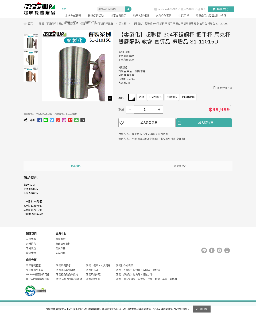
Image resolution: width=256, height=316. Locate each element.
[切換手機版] (227, 250)
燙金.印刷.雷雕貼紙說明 (69, 279)
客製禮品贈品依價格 (67, 274)
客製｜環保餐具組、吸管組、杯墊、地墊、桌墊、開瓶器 (146, 279)
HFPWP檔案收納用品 (37, 274)
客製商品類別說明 (66, 270)
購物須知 (90, 22)
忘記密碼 (60, 252)
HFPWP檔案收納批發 (37, 279)
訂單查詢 (60, 239)
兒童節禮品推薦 (34, 270)
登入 (203, 9)
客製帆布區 (92, 270)
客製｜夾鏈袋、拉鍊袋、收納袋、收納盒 (138, 270)
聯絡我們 (31, 252)
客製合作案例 (164, 15)
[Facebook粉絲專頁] (212, 250)
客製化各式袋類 (124, 265)
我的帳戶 (189, 9)
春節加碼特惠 (33, 265)
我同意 (203, 309)
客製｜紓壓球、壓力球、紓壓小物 (134, 274)
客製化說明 (71, 22)
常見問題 (31, 248)
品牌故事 (31, 239)
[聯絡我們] (219, 250)
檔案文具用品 (118, 15)
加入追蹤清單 (148, 122)
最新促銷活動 (96, 15)
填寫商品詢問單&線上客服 (211, 15)
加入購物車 (205, 122)
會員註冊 (60, 248)
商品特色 (75, 165)
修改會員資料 (63, 243)
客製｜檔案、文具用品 (98, 265)
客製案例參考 (63, 265)
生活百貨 (184, 15)
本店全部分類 (73, 15)
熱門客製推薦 (141, 15)
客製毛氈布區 (93, 279)
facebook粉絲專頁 (168, 9)
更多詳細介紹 (224, 88)
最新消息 (31, 243)
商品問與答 (180, 165)
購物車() (222, 9)
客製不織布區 (93, 274)
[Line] (204, 250)
